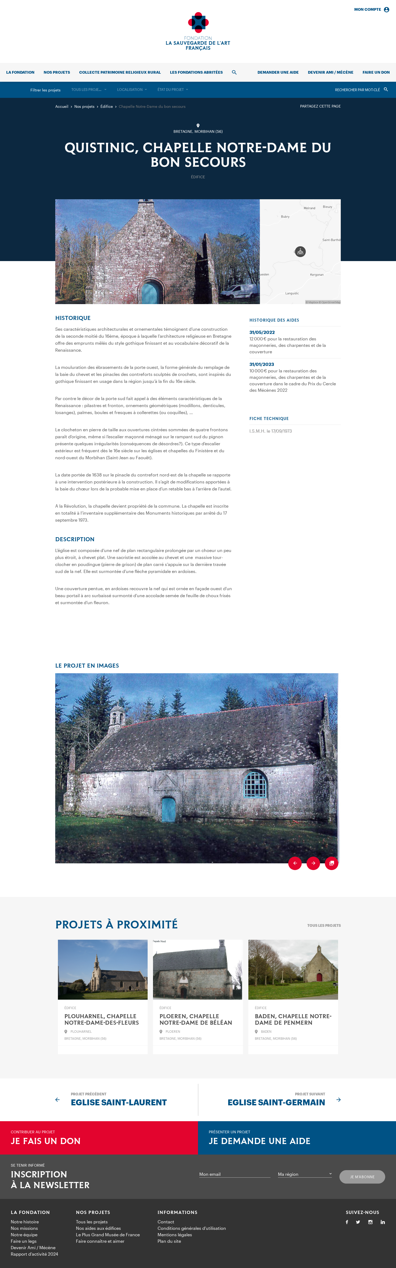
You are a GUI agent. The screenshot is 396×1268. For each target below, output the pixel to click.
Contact (166, 1221)
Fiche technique (269, 419)
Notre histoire (25, 1221)
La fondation (20, 72)
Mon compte (367, 9)
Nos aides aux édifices (98, 1228)
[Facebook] (347, 1222)
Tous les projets (324, 925)
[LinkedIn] (382, 1222)
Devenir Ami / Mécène (330, 72)
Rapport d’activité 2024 (34, 1253)
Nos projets (57, 72)
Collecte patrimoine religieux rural (120, 72)
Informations (177, 1212)
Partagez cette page (320, 106)
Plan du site (169, 1241)
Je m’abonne (362, 1177)
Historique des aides (274, 320)
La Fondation (30, 1212)
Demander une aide (278, 72)
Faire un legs (24, 1241)
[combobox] (89, 90)
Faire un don (376, 72)
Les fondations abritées (196, 72)
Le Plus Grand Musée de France (108, 1234)
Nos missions (24, 1228)
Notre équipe (24, 1234)
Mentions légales (175, 1234)
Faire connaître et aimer (100, 1241)
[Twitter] (358, 1222)
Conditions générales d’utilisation (192, 1228)
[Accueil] (198, 31)
